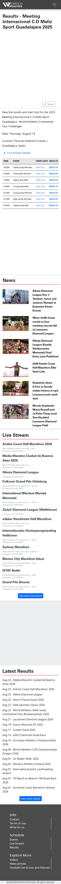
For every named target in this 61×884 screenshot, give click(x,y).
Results (14, 847)
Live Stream (17, 843)
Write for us (17, 827)
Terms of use (18, 823)
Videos (14, 860)
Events (14, 839)
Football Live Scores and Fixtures (30, 867)
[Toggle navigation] (54, 4)
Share (50, 104)
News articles (18, 863)
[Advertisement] (30, 67)
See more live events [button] (30, 595)
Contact (14, 819)
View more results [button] (30, 798)
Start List (40, 167)
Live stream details (19, 153)
